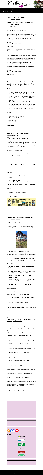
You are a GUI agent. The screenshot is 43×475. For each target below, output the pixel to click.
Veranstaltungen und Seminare (13, 9)
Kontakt (33, 9)
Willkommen (2, 9)
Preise (23, 9)
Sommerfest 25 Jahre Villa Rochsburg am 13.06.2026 (21, 164)
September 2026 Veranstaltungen (16, 17)
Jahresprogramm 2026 (25, 308)
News (7, 131)
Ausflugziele (20, 9)
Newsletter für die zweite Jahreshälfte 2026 (18, 133)
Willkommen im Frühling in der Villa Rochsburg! (20, 217)
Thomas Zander (13, 19)
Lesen (10, 125)
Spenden (41, 9)
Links (1, 11)
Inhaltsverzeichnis (15, 11)
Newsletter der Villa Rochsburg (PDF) (13, 155)
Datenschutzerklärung (6, 11)
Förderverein (37, 9)
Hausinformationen (28, 9)
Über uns (6, 9)
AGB (11, 11)
